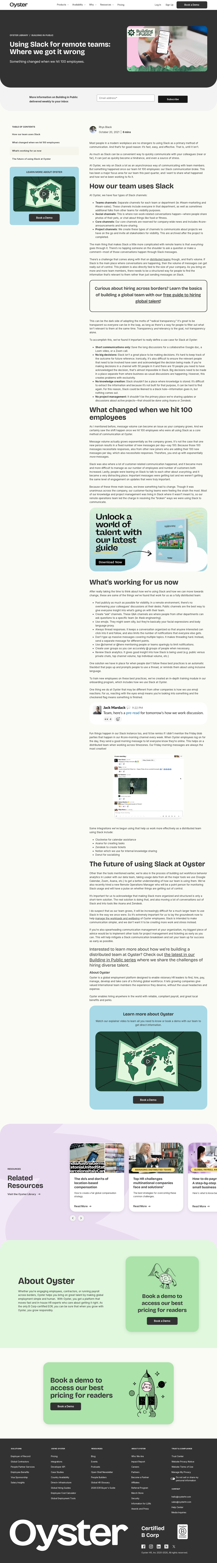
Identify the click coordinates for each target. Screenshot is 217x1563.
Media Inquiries (179, 1512)
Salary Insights (18, 1482)
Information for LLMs (141, 1503)
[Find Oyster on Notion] (166, 1546)
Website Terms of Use (182, 1467)
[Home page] (75, 1536)
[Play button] (44, 194)
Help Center (177, 1507)
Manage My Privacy (181, 1472)
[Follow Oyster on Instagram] (151, 1546)
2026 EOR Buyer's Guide (103, 1488)
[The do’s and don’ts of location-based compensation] (82, 1206)
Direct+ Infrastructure (61, 1482)
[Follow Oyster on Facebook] (143, 1546)
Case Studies (57, 1472)
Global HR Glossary (100, 1482)
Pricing (54, 1456)
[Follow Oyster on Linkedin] (159, 1546)
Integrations (56, 1461)
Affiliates (135, 1482)
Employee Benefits (20, 1472)
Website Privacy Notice (183, 1461)
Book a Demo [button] (191, 4)
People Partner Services (23, 1467)
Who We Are (137, 1456)
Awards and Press (140, 1508)
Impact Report (138, 1461)
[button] (63, 5)
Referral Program (139, 1488)
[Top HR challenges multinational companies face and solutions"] (141, 1206)
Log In (158, 4)
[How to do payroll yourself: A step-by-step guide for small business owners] (200, 1206)
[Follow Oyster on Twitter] (174, 1546)
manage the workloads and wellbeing (117, 918)
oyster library (19, 35)
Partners (135, 1472)
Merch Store (137, 1493)
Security (135, 1498)
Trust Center (178, 1456)
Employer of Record (20, 1456)
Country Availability (60, 1477)
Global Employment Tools (63, 1498)
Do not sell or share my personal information (187, 1479)
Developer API (58, 1467)
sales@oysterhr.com (181, 1502)
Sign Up (169, 4)
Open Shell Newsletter (102, 1472)
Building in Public (42, 35)
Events (94, 1461)
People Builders (99, 1477)
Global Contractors (20, 1461)
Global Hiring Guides (61, 1488)
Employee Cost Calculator (63, 1493)
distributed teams (160, 259)
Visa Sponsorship (19, 1477)
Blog (93, 1456)
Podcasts (95, 1467)
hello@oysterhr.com (181, 1496)
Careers (135, 1467)
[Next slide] (81, 1218)
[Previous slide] (73, 1218)
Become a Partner (140, 1477)
